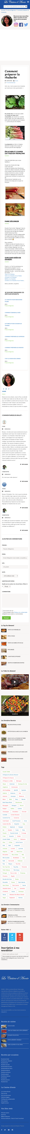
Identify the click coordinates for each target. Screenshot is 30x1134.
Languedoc (17, 845)
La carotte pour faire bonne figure (13, 300)
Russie (13, 882)
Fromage (24, 833)
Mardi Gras (19, 851)
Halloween (23, 839)
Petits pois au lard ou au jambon (18, 731)
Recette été (4, 1078)
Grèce (15, 839)
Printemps (22, 873)
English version (5, 1103)
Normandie (11, 860)
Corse (25, 820)
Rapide (13, 876)
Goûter (19, 836)
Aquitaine (23, 790)
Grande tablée (6, 771)
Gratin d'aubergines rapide (16, 662)
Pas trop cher (6, 867)
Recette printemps (5, 1076)
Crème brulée (11, 1025)
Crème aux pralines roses (15, 758)
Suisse (13, 891)
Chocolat (24, 811)
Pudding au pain (13, 915)
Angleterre (5, 787)
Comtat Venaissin (15, 814)
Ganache (11, 836)
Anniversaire (14, 787)
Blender (24, 799)
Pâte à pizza (11, 636)
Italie (9, 845)
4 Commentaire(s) (10, 82)
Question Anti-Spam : (8, 581)
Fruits (4, 836)
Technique (21, 891)
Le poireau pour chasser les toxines (13, 324)
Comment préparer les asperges (14, 336)
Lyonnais (20, 848)
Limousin (5, 848)
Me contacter (4, 1101)
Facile (17, 830)
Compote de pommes (13, 1035)
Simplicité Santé (7, 888)
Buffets (12, 808)
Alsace (4, 784)
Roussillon (5, 882)
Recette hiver (4, 1081)
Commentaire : (6, 591)
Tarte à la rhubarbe (10, 274)
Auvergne (13, 796)
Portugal (5, 873)
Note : (4, 572)
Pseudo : (4, 545)
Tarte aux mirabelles (14, 629)
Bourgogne (5, 805)
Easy (24, 824)
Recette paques (5, 1074)
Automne (5, 796)
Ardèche (5, 793)
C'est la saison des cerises (13, 358)
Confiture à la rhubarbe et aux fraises (14, 280)
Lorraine (13, 848)
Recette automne (5, 1079)
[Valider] (27, 954)
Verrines (20, 897)
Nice (24, 857)
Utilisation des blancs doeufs (16, 894)
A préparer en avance (8, 777)
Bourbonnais (19, 802)
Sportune (3, 1114)
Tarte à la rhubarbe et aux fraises (13, 276)
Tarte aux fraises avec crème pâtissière (18, 1030)
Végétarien (12, 897)
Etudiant (10, 830)
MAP (12, 851)
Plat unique (16, 870)
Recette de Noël (5, 1059)
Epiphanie (12, 827)
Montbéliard (16, 857)
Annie (16, 80)
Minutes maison (5, 1112)
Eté (3, 830)
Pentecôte (24, 867)
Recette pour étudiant (6, 1061)
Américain (12, 784)
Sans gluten (6, 885)
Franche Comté (14, 833)
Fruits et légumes (9, 305)
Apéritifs (16, 790)
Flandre (5, 833)
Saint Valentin (21, 882)
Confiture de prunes (14, 656)
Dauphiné (16, 824)
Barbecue (21, 796)
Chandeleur (15, 811)
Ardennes (12, 793)
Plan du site (4, 1093)
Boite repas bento (7, 802)
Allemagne (19, 781)
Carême (20, 808)
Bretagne (14, 805)
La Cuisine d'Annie (5, 1091)
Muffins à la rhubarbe (10, 279)
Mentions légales (5, 1097)
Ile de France (19, 842)
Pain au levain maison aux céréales (16, 745)
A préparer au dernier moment (10, 774)
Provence (5, 876)
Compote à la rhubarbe (11, 277)
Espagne (21, 827)
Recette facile (4, 1062)
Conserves (16, 817)
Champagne (6, 811)
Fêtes (23, 830)
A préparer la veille (8, 781)
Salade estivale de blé (14, 724)
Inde (4, 845)
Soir (15, 888)
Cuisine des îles (7, 824)
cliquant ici (4, 1012)
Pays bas (16, 867)
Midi (23, 854)
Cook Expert (6, 820)
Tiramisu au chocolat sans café (17, 751)
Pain (4, 863)
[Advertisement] (15, 45)
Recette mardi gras (5, 1072)
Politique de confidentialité (20, 612)
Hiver (4, 842)
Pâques (10, 863)
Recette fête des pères (6, 1066)
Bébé (10, 799)
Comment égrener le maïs (12, 312)
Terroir (4, 894)
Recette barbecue (5, 1070)
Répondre (25, 464)
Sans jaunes (15, 885)
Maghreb (5, 851)
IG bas (10, 842)
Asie (20, 793)
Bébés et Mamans (5, 1116)
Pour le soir (13, 873)
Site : (3, 563)
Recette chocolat (5, 1064)
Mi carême (5, 854)
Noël (4, 860)
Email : (4, 554)
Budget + (5, 808)
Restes (17, 879)
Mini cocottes (6, 857)
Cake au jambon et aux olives (15, 1044)
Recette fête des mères (6, 1068)
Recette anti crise (7, 879)
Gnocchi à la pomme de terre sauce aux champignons (17, 739)
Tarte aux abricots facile (15, 642)
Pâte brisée (11, 649)
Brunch (22, 805)
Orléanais (20, 860)
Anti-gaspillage (6, 790)
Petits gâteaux (6, 870)
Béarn (4, 799)
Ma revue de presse (6, 1095)
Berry (16, 799)
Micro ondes (15, 854)
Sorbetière (22, 888)
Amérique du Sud (22, 784)
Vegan (4, 897)
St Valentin (5, 891)
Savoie (24, 885)
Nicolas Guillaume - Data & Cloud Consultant (12, 1118)
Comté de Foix (6, 817)
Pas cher (18, 863)
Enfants (4, 827)
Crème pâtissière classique (14, 1040)
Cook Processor (16, 820)
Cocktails (5, 814)
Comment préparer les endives (14, 347)
